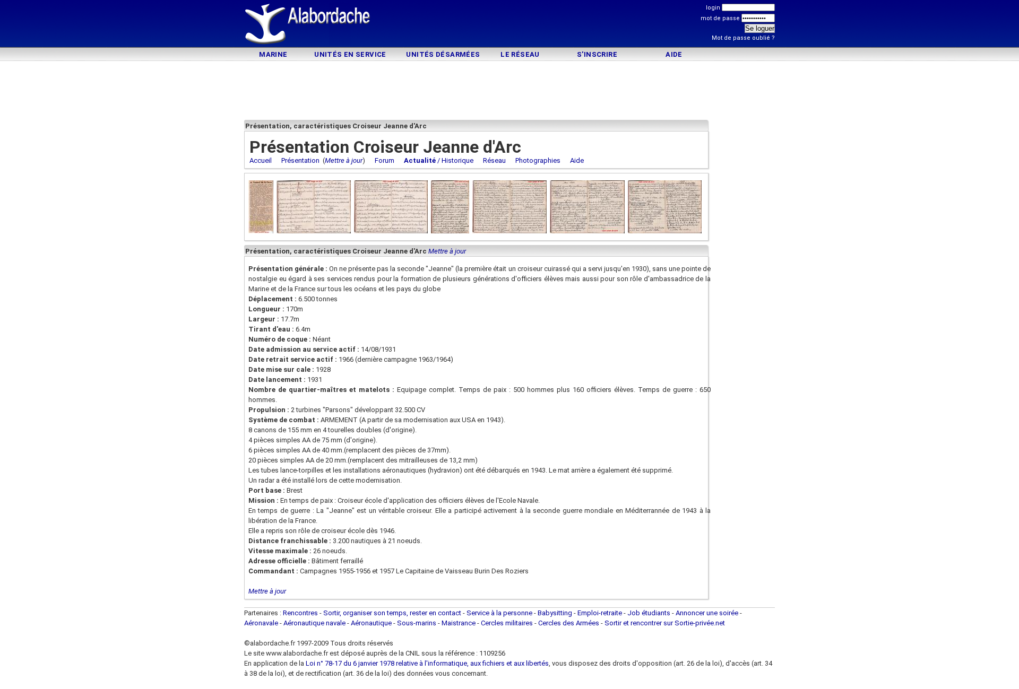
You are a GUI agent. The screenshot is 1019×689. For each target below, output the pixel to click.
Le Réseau (520, 54)
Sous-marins (416, 623)
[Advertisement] (509, 25)
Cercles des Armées (568, 623)
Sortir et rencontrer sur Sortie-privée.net (665, 623)
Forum (384, 160)
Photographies (537, 160)
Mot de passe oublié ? (743, 37)
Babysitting (555, 613)
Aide (674, 54)
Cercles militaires (507, 623)
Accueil (260, 160)
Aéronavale (261, 623)
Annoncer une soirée (707, 613)
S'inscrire (597, 54)
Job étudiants (648, 613)
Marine (273, 54)
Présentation (300, 160)
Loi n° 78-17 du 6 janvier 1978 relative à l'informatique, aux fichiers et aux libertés (426, 663)
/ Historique (438, 160)
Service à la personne (499, 613)
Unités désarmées (443, 54)
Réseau (494, 160)
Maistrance (459, 623)
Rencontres (300, 613)
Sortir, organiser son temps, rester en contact (392, 613)
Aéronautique (372, 623)
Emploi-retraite (599, 613)
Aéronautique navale (314, 623)
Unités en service (350, 54)
